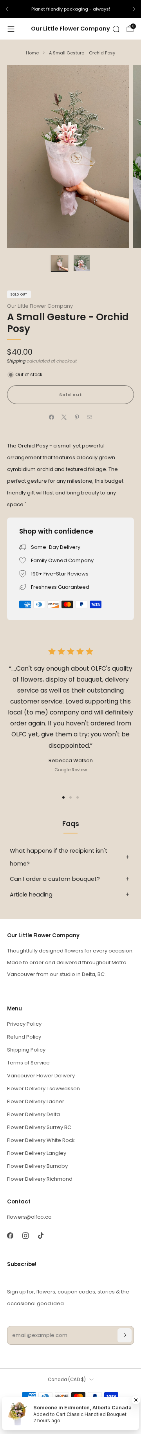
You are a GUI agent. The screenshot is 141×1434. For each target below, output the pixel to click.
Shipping (16, 361)
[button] (63, 797)
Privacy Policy (24, 1024)
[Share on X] (64, 417)
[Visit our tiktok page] (40, 1235)
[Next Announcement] (134, 9)
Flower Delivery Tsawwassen (43, 1088)
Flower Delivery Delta (33, 1114)
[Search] (116, 29)
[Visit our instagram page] (25, 1235)
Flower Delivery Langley (36, 1153)
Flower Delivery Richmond (39, 1179)
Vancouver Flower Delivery (41, 1075)
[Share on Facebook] (52, 417)
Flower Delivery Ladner (35, 1101)
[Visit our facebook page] (10, 1235)
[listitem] (70, 9)
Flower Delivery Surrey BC (39, 1127)
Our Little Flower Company (70, 28)
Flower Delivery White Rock (41, 1140)
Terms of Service (28, 1062)
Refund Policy (24, 1037)
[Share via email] (90, 417)
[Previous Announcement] (7, 9)
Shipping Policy (26, 1049)
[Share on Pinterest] (77, 417)
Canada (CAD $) (67, 1379)
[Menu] (11, 29)
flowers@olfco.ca (29, 1217)
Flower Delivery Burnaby (37, 1166)
